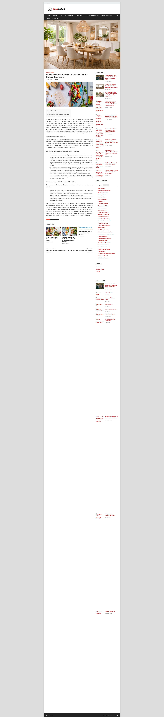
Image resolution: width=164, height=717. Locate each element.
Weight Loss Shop (109, 304)
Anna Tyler (56, 79)
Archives (106, 185)
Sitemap (98, 271)
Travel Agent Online (102, 240)
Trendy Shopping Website (104, 249)
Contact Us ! (99, 267)
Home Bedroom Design (103, 216)
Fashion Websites (102, 208)
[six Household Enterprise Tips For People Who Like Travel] (100, 416)
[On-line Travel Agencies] (100, 314)
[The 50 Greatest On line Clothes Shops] (100, 319)
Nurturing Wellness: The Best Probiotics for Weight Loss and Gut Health (111, 172)
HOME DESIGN (80, 15)
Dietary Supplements (103, 203)
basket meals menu (54, 219)
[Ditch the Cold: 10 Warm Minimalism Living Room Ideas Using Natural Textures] (100, 84)
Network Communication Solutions (106, 234)
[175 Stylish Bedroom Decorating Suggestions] (100, 514)
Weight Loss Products (103, 257)
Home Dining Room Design (104, 218)
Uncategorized (101, 251)
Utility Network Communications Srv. (106, 253)
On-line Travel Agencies (110, 314)
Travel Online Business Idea (104, 247)
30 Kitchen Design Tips (110, 611)
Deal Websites (101, 197)
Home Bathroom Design (103, 214)
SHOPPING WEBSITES (106, 15)
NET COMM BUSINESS (92, 15)
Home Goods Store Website (104, 221)
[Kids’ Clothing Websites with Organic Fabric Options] (100, 163)
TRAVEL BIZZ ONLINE (53, 18)
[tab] (99, 185)
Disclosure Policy (100, 269)
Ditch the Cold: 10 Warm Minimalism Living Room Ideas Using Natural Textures (111, 86)
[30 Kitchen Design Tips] (100, 611)
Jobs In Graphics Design (103, 229)
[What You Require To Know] (100, 309)
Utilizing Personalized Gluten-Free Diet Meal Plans (57, 115)
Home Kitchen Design (103, 223)
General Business (102, 210)
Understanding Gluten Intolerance (53, 112)
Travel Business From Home (104, 242)
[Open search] (117, 15)
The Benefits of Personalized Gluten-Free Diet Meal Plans (58, 114)
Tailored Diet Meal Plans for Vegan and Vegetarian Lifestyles (85, 233)
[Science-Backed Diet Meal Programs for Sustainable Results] (53, 231)
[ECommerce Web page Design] (100, 298)
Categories (99, 185)
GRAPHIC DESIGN (57, 15)
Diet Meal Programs (50, 72)
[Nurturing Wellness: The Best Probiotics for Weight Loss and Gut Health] (100, 170)
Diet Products (101, 201)
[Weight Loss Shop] (100, 304)
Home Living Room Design (104, 225)
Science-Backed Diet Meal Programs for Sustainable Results (52, 239)
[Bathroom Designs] (100, 293)
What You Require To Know (111, 309)
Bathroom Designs (109, 292)
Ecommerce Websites (103, 205)
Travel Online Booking (103, 244)
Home (48, 15)
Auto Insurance (101, 188)
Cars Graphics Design (103, 192)
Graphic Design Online (103, 212)
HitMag (116, 715)
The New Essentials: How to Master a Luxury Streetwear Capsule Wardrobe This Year (111, 116)
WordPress (110, 715)
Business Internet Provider (104, 190)
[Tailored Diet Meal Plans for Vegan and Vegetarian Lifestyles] (86, 228)
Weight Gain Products (103, 255)
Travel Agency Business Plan (104, 238)
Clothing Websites (102, 194)
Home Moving (101, 227)
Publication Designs (102, 236)
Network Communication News (105, 231)
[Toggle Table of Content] (68, 111)
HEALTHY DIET (69, 15)
